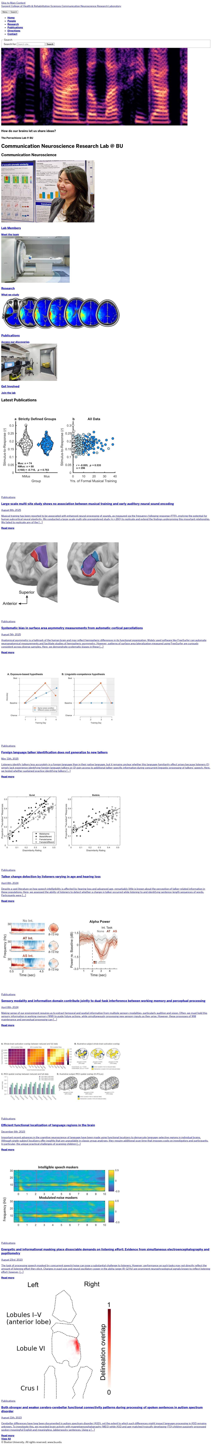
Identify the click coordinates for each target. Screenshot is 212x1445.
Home (11, 17)
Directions (13, 30)
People (11, 21)
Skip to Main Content (13, 2)
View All (6, 1439)
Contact (12, 34)
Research (13, 24)
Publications (15, 27)
